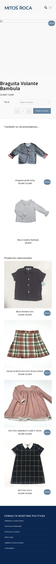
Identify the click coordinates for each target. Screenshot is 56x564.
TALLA (7, 102)
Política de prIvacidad (13, 526)
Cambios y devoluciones (14, 543)
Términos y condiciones (14, 521)
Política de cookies (12, 532)
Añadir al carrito (42, 111)
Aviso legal (9, 537)
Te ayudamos (9, 548)
